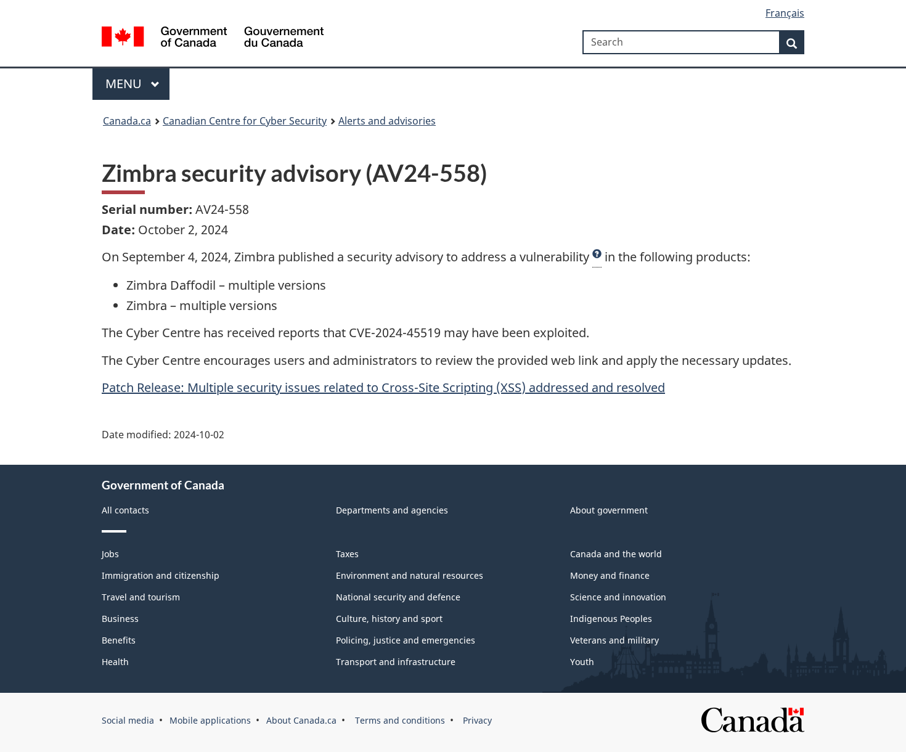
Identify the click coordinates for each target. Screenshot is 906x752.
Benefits (119, 640)
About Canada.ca (301, 720)
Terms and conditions (399, 720)
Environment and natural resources (409, 575)
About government (609, 510)
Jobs (110, 554)
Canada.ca (127, 121)
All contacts (125, 510)
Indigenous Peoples (611, 618)
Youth (582, 662)
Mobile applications (210, 720)
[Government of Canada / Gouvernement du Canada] (213, 39)
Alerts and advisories (387, 121)
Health (115, 662)
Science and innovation (618, 597)
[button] (597, 257)
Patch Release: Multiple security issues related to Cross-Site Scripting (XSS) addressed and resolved (383, 387)
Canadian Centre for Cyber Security (245, 121)
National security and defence (398, 597)
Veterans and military (614, 640)
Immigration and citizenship (160, 575)
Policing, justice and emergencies (405, 640)
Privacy (476, 720)
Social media (128, 720)
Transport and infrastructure (395, 662)
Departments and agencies (392, 510)
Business (120, 618)
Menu (125, 83)
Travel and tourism (141, 597)
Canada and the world (616, 554)
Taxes (347, 554)
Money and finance (610, 575)
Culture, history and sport (389, 618)
